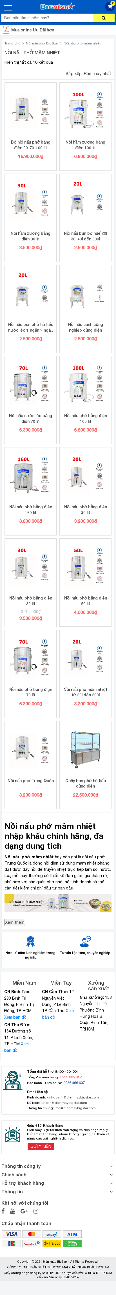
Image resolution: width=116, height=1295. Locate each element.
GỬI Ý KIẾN (40, 1146)
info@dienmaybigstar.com (75, 1108)
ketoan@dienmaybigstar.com (64, 1103)
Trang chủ (12, 43)
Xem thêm (14, 922)
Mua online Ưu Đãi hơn (32, 29)
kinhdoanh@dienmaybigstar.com (73, 1097)
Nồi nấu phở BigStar (42, 43)
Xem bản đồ (15, 1017)
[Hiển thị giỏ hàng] (110, 9)
